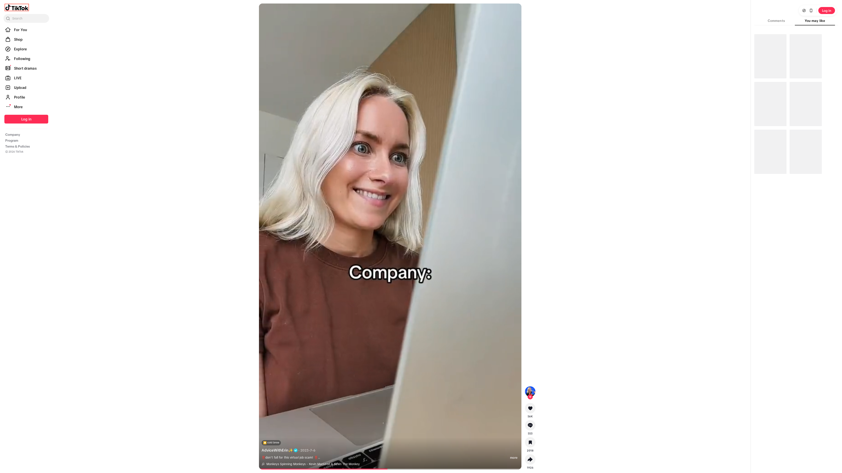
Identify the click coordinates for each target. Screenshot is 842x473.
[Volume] (266, 10)
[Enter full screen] (514, 10)
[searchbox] (26, 18)
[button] (530, 409)
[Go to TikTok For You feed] (16, 7)
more (513, 457)
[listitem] (26, 29)
